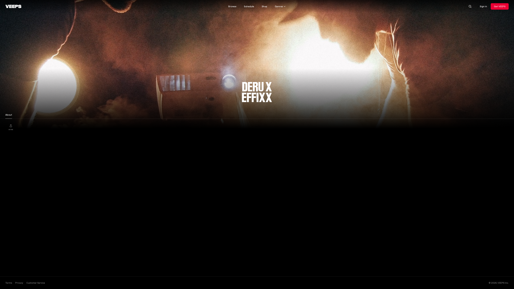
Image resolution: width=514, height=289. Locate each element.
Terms (8, 283)
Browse (232, 6)
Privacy (19, 283)
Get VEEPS (499, 6)
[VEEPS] (13, 6)
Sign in (483, 6)
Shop (264, 6)
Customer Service (35, 283)
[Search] (470, 6)
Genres (279, 6)
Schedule (249, 6)
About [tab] (8, 114)
